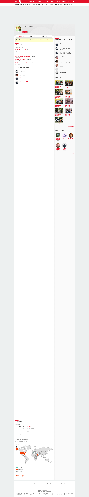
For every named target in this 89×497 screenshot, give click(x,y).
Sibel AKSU (62, 43)
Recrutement (50, 486)
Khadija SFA (71, 138)
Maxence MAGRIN (24, 81)
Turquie (25, 472)
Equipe (25, 486)
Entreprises (50, 4)
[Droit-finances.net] (39, 494)
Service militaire (58, 4)
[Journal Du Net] (32, 494)
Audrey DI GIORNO (58, 139)
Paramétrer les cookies (64, 486)
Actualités (31, 1)
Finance (52, 1)
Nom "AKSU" (62, 69)
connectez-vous (40, 39)
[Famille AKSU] (56, 72)
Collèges (33, 4)
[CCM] (26, 494)
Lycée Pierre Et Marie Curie (21, 62)
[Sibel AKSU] (18, 29)
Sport (39, 1)
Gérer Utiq (70, 486)
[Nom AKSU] (56, 69)
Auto (58, 1)
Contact (38, 486)
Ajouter (25, 32)
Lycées (28, 4)
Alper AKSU (62, 47)
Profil (22, 36)
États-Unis (24, 476)
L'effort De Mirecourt (20, 49)
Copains (46, 36)
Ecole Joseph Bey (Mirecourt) (22, 56)
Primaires (38, 4)
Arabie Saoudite (18, 476)
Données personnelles (56, 486)
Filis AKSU (62, 59)
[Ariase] (59, 493)
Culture (46, 1)
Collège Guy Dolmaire (20, 59)
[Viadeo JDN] (52, 494)
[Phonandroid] (69, 494)
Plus (63, 1)
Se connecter (23, 4)
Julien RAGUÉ (23, 70)
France (21, 472)
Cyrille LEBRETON (23, 74)
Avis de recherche (68, 4)
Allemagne (17, 472)
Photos (33, 36)
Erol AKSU (62, 56)
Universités (44, 4)
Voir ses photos (71, 126)
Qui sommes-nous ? (20, 486)
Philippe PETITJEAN (58, 149)
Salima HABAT (64, 149)
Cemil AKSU (62, 51)
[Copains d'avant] (45, 494)
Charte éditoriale (30, 486)
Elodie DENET (23, 77)
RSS (46, 486)
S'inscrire (17, 4)
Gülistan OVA (64, 139)
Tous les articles (42, 486)
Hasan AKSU (62, 64)
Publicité (34, 486)
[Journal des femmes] (18, 494)
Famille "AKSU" (63, 72)
